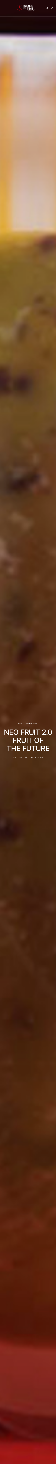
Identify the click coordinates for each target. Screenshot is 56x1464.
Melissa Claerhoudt (34, 757)
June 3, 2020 (17, 757)
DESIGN (21, 723)
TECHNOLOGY (32, 723)
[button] (52, 8)
